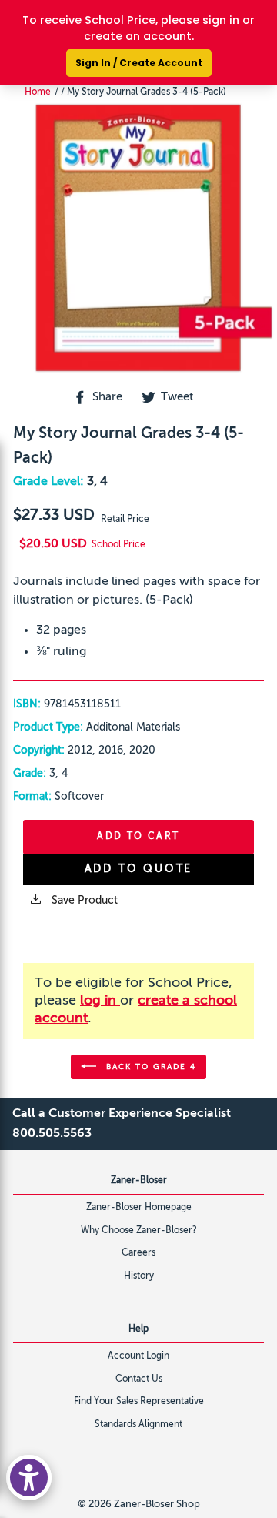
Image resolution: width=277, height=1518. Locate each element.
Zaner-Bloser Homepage (139, 1207)
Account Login (138, 1356)
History (139, 1276)
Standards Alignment (138, 1424)
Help (138, 1329)
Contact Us (138, 1379)
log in (100, 1001)
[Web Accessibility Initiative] (29, 1477)
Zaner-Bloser (139, 1180)
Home (38, 92)
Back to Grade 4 (149, 1066)
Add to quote (139, 869)
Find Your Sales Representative (139, 1401)
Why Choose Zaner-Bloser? (139, 1230)
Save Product (83, 900)
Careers (138, 1253)
